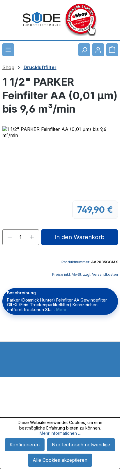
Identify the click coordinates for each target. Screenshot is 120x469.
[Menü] (8, 49)
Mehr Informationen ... (60, 433)
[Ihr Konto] (98, 49)
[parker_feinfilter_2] (60, 159)
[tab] (60, 301)
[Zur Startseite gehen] (42, 19)
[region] (60, 159)
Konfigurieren (25, 445)
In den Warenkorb (79, 237)
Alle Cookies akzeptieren (60, 460)
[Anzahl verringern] (9, 237)
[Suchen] (84, 49)
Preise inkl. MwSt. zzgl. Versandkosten (85, 274)
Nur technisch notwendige (81, 445)
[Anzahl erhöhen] (32, 237)
